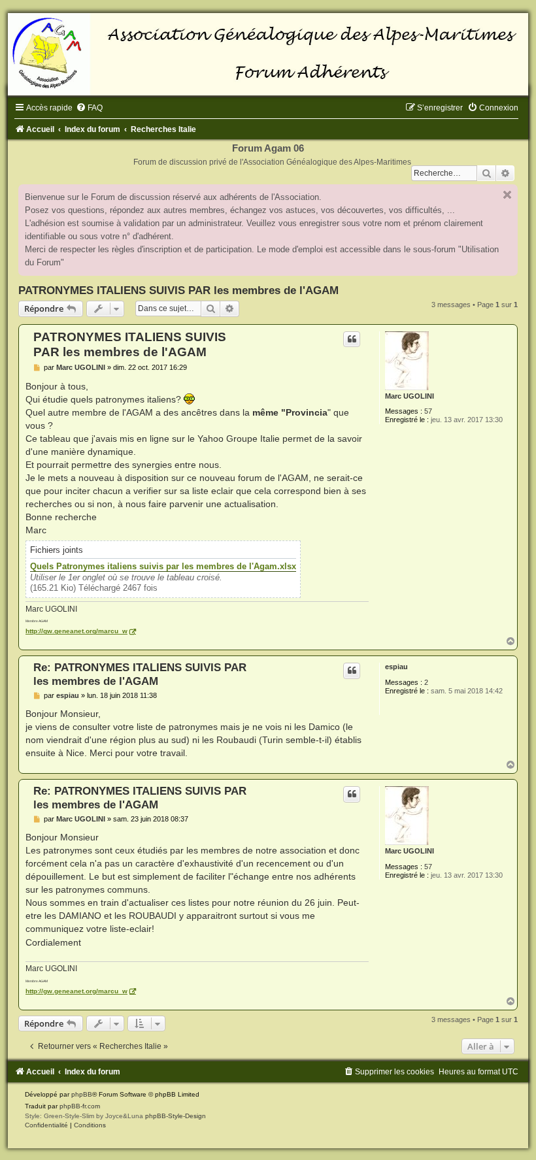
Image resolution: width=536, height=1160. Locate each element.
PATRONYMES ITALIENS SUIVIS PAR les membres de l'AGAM (178, 290)
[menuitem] (89, 107)
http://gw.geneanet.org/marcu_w (76, 631)
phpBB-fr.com (79, 1106)
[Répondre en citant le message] (351, 339)
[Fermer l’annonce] (507, 195)
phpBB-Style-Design (175, 1115)
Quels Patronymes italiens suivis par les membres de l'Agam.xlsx (163, 566)
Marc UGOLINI (409, 396)
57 (428, 411)
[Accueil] (268, 54)
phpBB (81, 1094)
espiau (396, 667)
